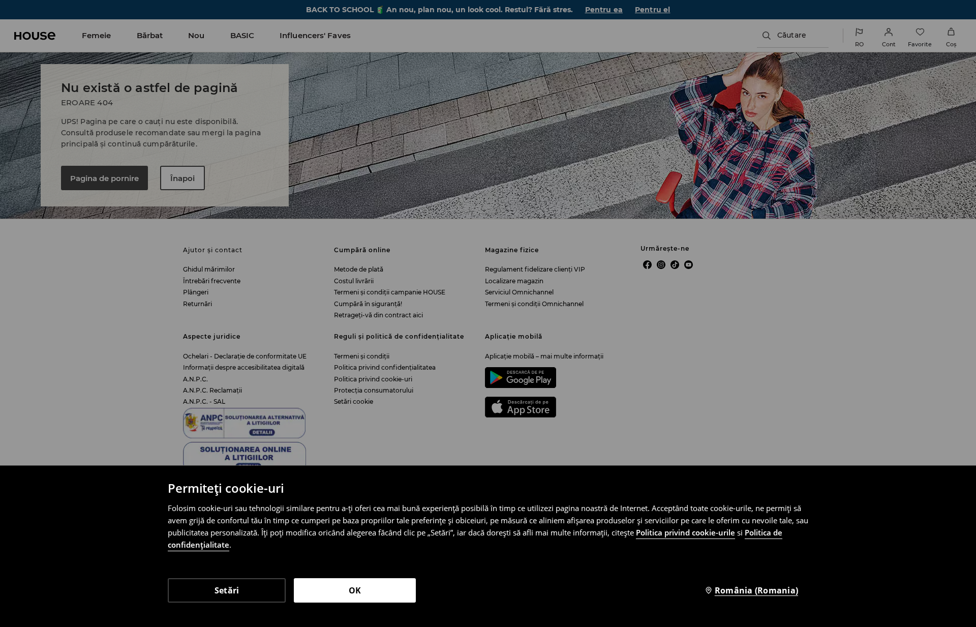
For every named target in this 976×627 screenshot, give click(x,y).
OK (355, 590)
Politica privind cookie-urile (685, 532)
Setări (227, 590)
